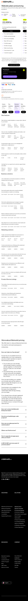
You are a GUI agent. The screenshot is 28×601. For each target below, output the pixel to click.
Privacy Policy (18, 561)
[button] (5, 20)
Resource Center (5, 567)
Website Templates (19, 508)
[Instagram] (8, 479)
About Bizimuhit (18, 556)
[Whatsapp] (2, 479)
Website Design (18, 506)
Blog (2, 563)
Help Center (4, 565)
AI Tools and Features (19, 510)
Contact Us (17, 557)
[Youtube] (7, 479)
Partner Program (5, 561)
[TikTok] (5, 479)
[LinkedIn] (3, 479)
